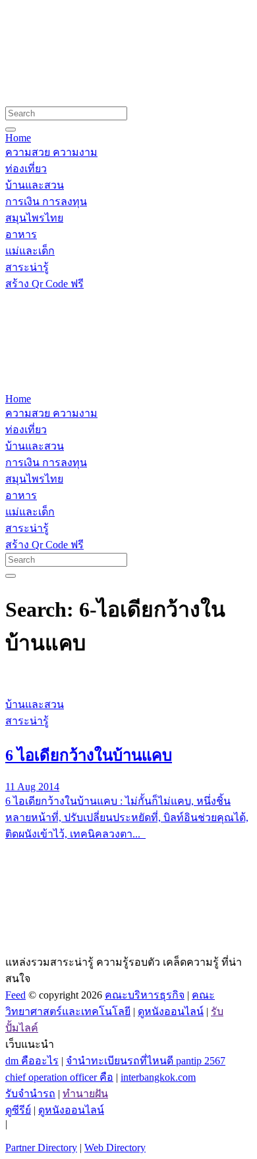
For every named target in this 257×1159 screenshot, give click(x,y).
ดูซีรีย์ (18, 1110)
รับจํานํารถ (30, 1093)
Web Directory (115, 1147)
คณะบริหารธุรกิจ (145, 995)
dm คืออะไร (32, 1060)
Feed (15, 995)
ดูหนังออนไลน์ (171, 1011)
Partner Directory (41, 1147)
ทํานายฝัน (85, 1093)
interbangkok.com (158, 1077)
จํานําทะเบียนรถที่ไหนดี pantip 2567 (145, 1060)
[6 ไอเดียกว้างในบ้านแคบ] (128, 680)
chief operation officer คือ (59, 1077)
